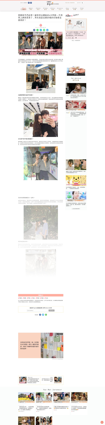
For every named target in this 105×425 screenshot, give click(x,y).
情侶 (38, 298)
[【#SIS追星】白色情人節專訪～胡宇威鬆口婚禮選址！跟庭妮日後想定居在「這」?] (76, 25)
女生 (47, 298)
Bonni (37, 27)
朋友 (43, 298)
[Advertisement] (50, 189)
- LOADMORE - (76, 208)
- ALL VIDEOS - (76, 40)
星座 (25, 298)
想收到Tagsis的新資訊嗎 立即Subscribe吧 (41, 307)
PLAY (69, 37)
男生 (29, 298)
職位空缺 (68, 2)
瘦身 (21, 298)
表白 (34, 298)
